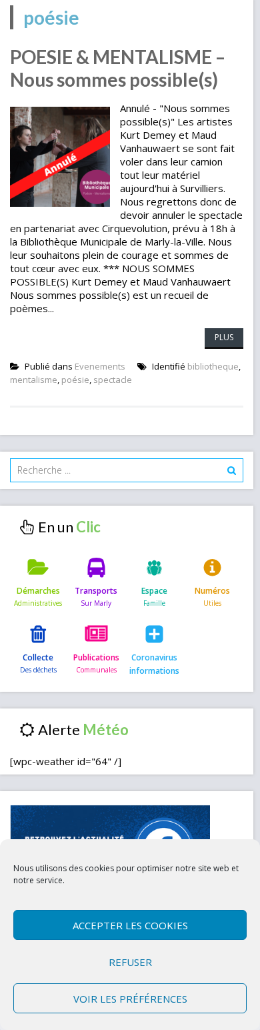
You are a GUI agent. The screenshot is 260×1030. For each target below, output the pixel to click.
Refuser (130, 962)
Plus (224, 337)
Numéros (212, 590)
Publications (96, 657)
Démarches (38, 590)
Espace (154, 590)
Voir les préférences (130, 998)
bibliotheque (213, 366)
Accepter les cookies (130, 925)
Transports (96, 590)
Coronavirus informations (154, 664)
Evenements (100, 366)
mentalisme (33, 380)
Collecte (38, 657)
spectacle (112, 380)
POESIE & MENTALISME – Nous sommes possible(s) (117, 68)
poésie (75, 380)
